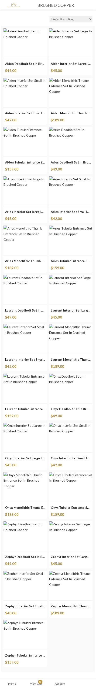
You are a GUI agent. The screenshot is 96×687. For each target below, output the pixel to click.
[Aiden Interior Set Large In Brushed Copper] (71, 31)
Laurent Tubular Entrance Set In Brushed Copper (41, 409)
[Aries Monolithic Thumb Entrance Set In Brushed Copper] (25, 228)
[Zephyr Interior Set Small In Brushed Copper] (25, 574)
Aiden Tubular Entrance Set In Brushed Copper (39, 162)
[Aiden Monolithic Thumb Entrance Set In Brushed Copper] (71, 80)
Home (12, 683)
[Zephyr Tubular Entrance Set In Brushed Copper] (25, 623)
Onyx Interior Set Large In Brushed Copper (37, 458)
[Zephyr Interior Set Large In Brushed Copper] (71, 524)
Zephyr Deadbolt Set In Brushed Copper (35, 557)
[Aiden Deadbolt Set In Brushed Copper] (25, 31)
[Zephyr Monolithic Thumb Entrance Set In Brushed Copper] (71, 574)
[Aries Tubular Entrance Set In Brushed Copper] (71, 228)
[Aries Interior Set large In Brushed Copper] (25, 179)
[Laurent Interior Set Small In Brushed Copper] (25, 327)
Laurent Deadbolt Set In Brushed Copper (35, 310)
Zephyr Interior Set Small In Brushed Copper (38, 606)
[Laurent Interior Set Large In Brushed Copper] (71, 278)
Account (60, 683)
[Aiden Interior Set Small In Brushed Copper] (25, 80)
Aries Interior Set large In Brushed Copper (36, 212)
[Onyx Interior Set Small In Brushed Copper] (71, 425)
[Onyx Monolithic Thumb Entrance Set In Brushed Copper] (25, 475)
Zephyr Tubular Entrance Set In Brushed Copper (40, 655)
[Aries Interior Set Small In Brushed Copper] (71, 179)
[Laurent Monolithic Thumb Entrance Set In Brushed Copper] (71, 327)
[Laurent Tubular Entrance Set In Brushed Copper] (25, 376)
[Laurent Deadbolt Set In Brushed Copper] (25, 278)
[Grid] (4, 19)
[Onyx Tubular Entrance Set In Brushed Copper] (71, 475)
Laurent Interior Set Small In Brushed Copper (38, 359)
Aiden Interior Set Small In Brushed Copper (37, 113)
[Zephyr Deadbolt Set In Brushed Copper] (25, 524)
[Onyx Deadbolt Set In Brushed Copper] (71, 376)
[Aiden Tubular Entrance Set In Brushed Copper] (25, 130)
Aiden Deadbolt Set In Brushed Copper (33, 64)
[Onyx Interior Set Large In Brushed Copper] (25, 425)
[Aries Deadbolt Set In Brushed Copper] (71, 130)
